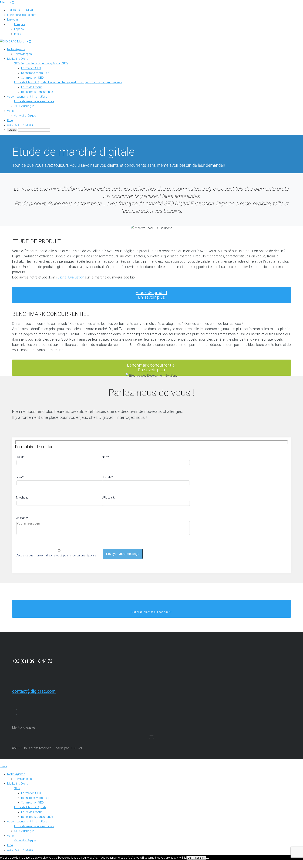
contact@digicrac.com (34, 691)
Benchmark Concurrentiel (37, 816)
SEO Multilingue (24, 831)
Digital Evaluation (71, 277)
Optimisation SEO (32, 802)
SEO (17, 788)
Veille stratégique (25, 840)
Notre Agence (16, 774)
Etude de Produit (31, 812)
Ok (189, 857)
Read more (199, 857)
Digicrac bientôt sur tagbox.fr (151, 611)
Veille (10, 835)
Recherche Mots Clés (35, 797)
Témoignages (23, 779)
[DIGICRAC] (8, 41)
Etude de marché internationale (34, 826)
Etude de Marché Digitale (30, 807)
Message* (22, 518)
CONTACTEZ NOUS (20, 850)
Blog (10, 845)
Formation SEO (31, 793)
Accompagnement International (27, 821)
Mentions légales (23, 727)
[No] (207, 858)
